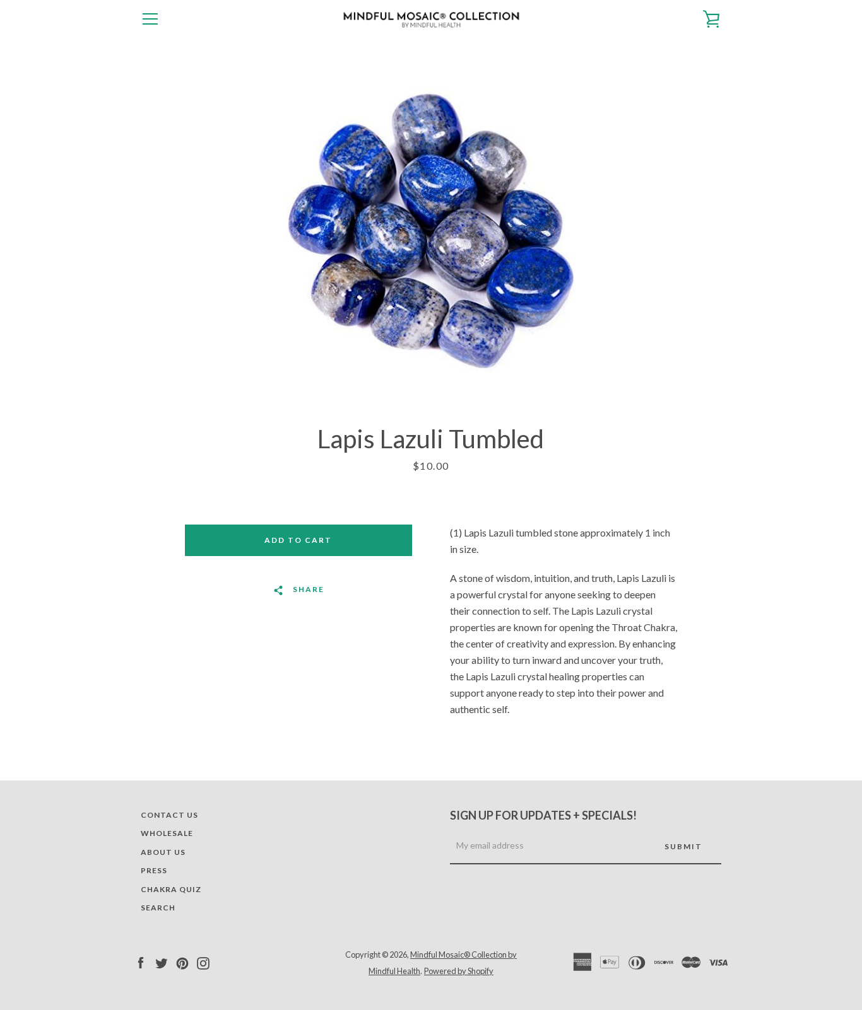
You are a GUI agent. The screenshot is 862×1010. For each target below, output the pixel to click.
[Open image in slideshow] (431, 230)
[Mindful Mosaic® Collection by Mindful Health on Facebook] (140, 962)
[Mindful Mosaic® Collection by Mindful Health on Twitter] (161, 962)
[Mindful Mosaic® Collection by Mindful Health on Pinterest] (182, 962)
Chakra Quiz (171, 889)
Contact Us (169, 815)
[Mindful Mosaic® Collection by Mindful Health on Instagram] (203, 962)
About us (163, 852)
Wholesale (167, 833)
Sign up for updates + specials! (543, 815)
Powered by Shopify (458, 971)
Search (158, 907)
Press (154, 870)
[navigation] (150, 19)
